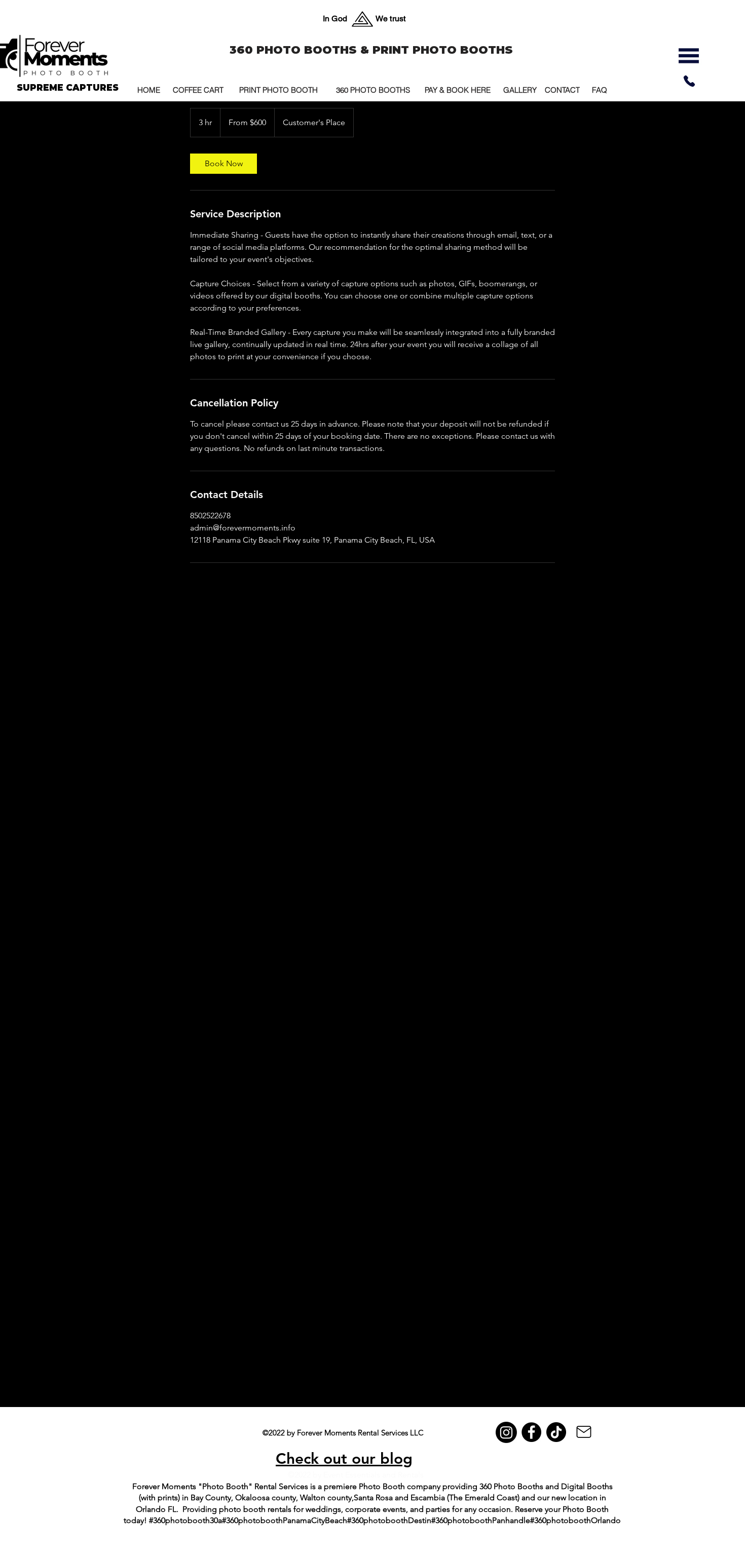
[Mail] (584, 1432)
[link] (223, 164)
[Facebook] (531, 1432)
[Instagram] (506, 1432)
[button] (688, 56)
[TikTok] (556, 1432)
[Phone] (689, 81)
